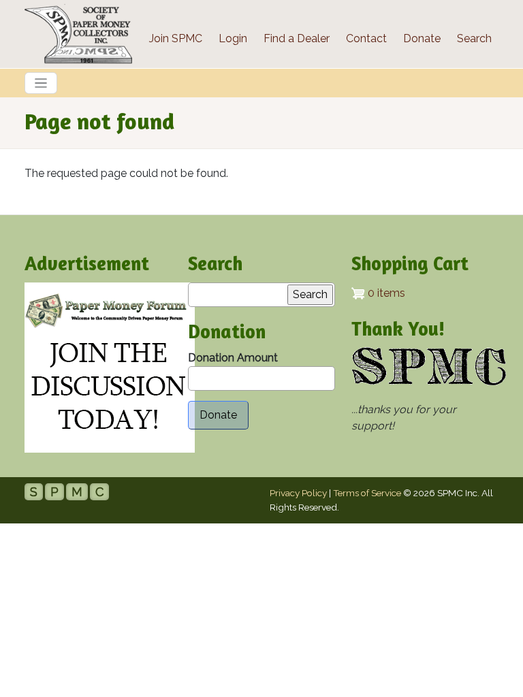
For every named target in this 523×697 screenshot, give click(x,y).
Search (474, 38)
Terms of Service (367, 492)
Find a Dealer (297, 38)
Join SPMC (175, 38)
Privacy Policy (298, 492)
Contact (366, 38)
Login (233, 38)
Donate (422, 38)
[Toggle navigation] (41, 83)
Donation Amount (233, 357)
